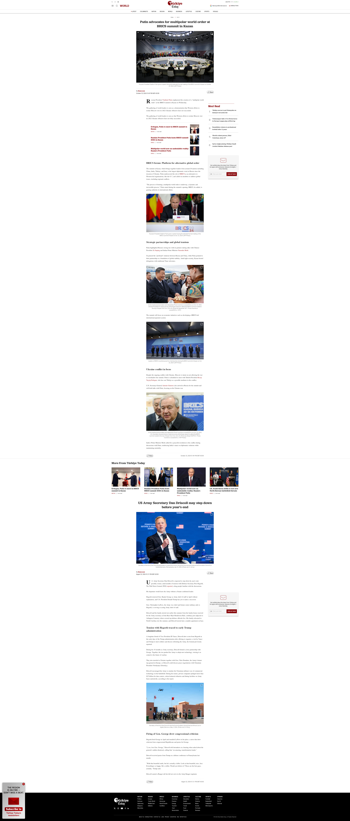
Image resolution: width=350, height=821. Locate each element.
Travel (185, 805)
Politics (139, 798)
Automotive (175, 810)
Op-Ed (219, 801)
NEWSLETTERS (234, 5)
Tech (173, 808)
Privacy (167, 816)
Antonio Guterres (168, 385)
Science (185, 810)
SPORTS (206, 11)
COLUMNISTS (144, 11)
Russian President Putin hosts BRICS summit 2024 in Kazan (169, 139)
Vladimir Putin (167, 100)
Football (208, 798)
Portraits (197, 808)
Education (186, 798)
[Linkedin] (128, 808)
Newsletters (149, 816)
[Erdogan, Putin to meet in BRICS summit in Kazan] (194, 129)
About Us (141, 816)
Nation (152, 131)
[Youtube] (122, 808)
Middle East (151, 803)
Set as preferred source (219, 5)
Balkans (150, 805)
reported (169, 586)
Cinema (197, 801)
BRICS (182, 174)
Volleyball (208, 803)
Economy (174, 798)
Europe (150, 798)
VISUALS (215, 11)
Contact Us (157, 816)
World (178, 17)
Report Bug (183, 816)
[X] (115, 808)
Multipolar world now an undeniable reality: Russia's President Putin (170, 149)
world (124, 5)
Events (197, 805)
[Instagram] (118, 808)
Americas (162, 801)
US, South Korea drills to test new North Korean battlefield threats (224, 489)
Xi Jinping (156, 250)
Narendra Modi (183, 250)
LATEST (134, 11)
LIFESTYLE (189, 11)
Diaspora (140, 805)
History (197, 798)
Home (172, 17)
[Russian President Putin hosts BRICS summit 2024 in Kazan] (194, 139)
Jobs (162, 816)
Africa (161, 798)
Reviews (197, 810)
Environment (187, 803)
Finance (174, 801)
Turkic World (151, 801)
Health (185, 801)
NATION (154, 11)
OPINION (219, 796)
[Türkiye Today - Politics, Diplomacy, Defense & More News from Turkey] (175, 4)
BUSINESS (179, 11)
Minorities (140, 808)
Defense (139, 801)
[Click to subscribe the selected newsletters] (231, 174)
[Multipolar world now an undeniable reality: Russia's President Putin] (191, 477)
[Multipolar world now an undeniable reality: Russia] (194, 150)
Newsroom (141, 91)
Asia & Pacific (163, 803)
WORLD (170, 11)
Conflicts (162, 805)
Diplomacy (140, 803)
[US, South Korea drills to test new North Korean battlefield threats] (224, 477)
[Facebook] (125, 808)
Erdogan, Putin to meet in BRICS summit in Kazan (169, 128)
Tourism (174, 805)
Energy (174, 803)
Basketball (209, 801)
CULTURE (198, 11)
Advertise (173, 816)
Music (197, 803)
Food (184, 808)
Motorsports (209, 805)
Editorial (219, 803)
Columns (219, 798)
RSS (178, 816)
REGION (162, 11)
